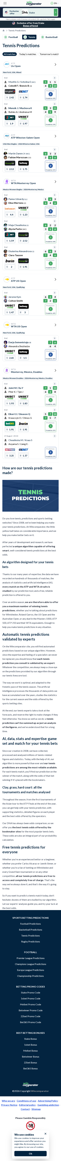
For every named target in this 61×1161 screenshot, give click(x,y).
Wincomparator (40, 1091)
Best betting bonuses (30, 1032)
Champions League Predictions (30, 964)
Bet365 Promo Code (30, 1022)
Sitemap (36, 1109)
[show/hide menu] (5, 3)
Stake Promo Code (30, 992)
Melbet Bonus (30, 1050)
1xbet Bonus (30, 1044)
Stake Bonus (30, 1038)
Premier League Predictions (31, 958)
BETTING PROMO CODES (30, 986)
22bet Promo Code (30, 1016)
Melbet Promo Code (30, 1004)
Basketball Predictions (30, 929)
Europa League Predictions (30, 970)
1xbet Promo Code (30, 998)
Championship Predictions (30, 975)
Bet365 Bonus (30, 1068)
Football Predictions (30, 923)
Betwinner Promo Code (30, 1010)
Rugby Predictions (30, 941)
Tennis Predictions (30, 935)
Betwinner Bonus (30, 1056)
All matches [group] (10, 54)
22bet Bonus (30, 1062)
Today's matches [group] (27, 54)
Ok (30, 1153)
